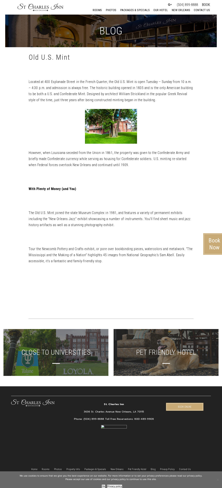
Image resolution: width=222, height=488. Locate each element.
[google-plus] (170, 4)
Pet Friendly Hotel (137, 469)
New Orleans (181, 10)
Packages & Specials (135, 10)
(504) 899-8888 (187, 5)
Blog (153, 469)
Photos (111, 10)
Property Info (73, 469)
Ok (103, 486)
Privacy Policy (167, 469)
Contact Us (202, 10)
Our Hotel (160, 10)
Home (34, 469)
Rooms (97, 10)
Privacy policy (114, 486)
